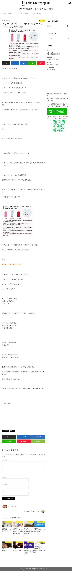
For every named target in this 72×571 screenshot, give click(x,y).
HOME (20, 9)
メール (4, 484)
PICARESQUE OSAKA (35, 569)
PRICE (36, 9)
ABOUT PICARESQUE (28, 9)
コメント (5, 460)
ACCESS (51, 9)
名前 (4, 477)
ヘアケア (6, 431)
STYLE (46, 9)
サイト (4, 491)
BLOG (41, 9)
